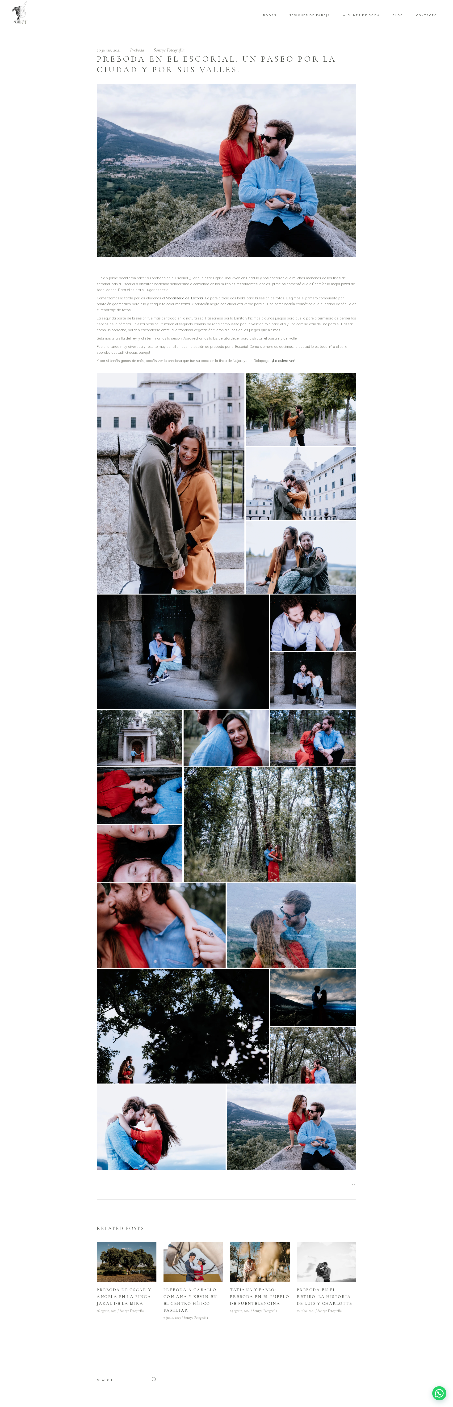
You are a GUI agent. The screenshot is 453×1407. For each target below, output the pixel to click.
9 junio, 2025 (172, 1317)
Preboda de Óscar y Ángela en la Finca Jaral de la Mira (124, 1296)
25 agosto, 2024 (240, 1311)
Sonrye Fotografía (169, 50)
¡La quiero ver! (283, 360)
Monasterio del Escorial (185, 298)
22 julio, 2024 (306, 1311)
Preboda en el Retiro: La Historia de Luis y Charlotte (324, 1296)
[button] (439, 1393)
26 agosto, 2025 (107, 1311)
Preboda (137, 50)
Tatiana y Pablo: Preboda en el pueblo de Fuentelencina (259, 1296)
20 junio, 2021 (109, 50)
